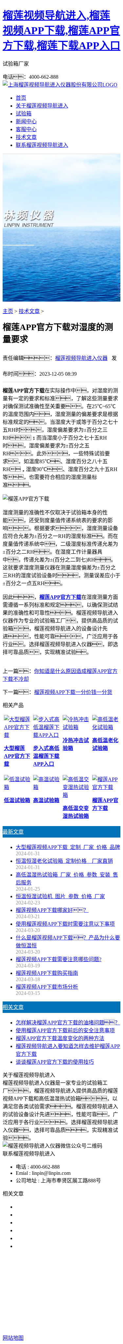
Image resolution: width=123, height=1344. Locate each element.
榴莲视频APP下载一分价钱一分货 (73, 692)
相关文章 (13, 1007)
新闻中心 (26, 121)
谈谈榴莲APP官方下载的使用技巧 (55, 1062)
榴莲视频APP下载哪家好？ (52, 910)
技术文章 (26, 137)
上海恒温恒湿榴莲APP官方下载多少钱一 (63, 1246)
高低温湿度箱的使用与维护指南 (52, 1207)
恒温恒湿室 (77, 1296)
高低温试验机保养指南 (42, 1214)
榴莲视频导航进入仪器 (81, 358)
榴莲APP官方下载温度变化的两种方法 (60, 1038)
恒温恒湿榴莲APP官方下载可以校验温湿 (63, 1222)
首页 (21, 98)
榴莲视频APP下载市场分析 (47, 987)
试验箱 (23, 113)
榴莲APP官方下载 (94, 1288)
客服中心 (26, 129)
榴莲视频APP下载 (49, 1288)
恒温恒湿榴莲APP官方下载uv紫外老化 (60, 1238)
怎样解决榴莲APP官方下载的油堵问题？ (68, 1022)
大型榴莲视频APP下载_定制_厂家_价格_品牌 (68, 847)
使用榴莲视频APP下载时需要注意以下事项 (65, 924)
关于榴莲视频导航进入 (42, 106)
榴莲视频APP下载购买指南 (47, 973)
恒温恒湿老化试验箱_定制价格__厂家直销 (64, 861)
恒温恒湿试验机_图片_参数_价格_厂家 (60, 896)
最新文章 (13, 832)
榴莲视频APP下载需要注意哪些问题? (58, 959)
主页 (8, 311)
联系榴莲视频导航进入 (42, 145)
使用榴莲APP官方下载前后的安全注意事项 (65, 1030)
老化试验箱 (46, 1296)
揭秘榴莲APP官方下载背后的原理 (55, 1230)
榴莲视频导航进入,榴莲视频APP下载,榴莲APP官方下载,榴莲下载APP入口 (61, 30)
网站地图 (68, 1317)
